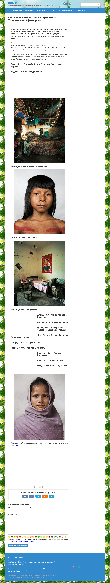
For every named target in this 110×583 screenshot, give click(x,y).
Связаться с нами (13, 576)
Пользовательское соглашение (18, 577)
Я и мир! (15, 445)
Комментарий (13, 514)
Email (31, 508)
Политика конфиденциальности (44, 576)
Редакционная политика (37, 577)
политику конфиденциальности (25, 541)
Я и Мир (12, 3)
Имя (10, 508)
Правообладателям (26, 576)
